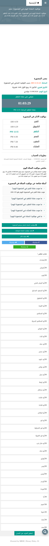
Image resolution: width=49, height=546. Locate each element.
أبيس (43, 466)
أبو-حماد (42, 451)
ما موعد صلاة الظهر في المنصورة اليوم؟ (26, 198)
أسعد (43, 527)
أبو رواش (42, 367)
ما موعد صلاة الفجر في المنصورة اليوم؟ (27, 188)
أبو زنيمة (42, 382)
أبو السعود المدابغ (38, 290)
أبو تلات (42, 336)
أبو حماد (42, 344)
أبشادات (42, 260)
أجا (44, 496)
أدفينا (43, 512)
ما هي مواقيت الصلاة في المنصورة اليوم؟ (26, 216)
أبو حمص (42, 351)
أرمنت (43, 519)
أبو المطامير (41, 313)
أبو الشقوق (41, 298)
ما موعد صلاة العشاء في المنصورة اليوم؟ (26, 210)
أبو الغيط (42, 305)
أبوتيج (43, 458)
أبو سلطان (41, 389)
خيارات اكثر (23, 236)
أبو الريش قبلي (39, 283)
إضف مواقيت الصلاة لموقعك (24, 231)
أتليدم (43, 481)
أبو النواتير (41, 328)
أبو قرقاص (41, 412)
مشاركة (35, 242)
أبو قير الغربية (40, 435)
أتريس (43, 473)
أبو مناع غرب (40, 443)
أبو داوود (42, 359)
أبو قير (42, 420)
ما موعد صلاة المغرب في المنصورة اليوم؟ (26, 204)
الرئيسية (33, 3)
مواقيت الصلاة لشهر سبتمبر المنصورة (23, 225)
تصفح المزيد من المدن (24, 533)
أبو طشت (42, 397)
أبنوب (43, 275)
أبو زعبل (42, 374)
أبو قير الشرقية (40, 428)
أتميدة (43, 489)
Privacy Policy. (31, 541)
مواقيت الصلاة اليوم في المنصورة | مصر (24, 9)
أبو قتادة (42, 405)
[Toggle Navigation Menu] (45, 3)
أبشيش (42, 267)
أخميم (43, 504)
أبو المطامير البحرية (38, 321)
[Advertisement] (24, 51)
